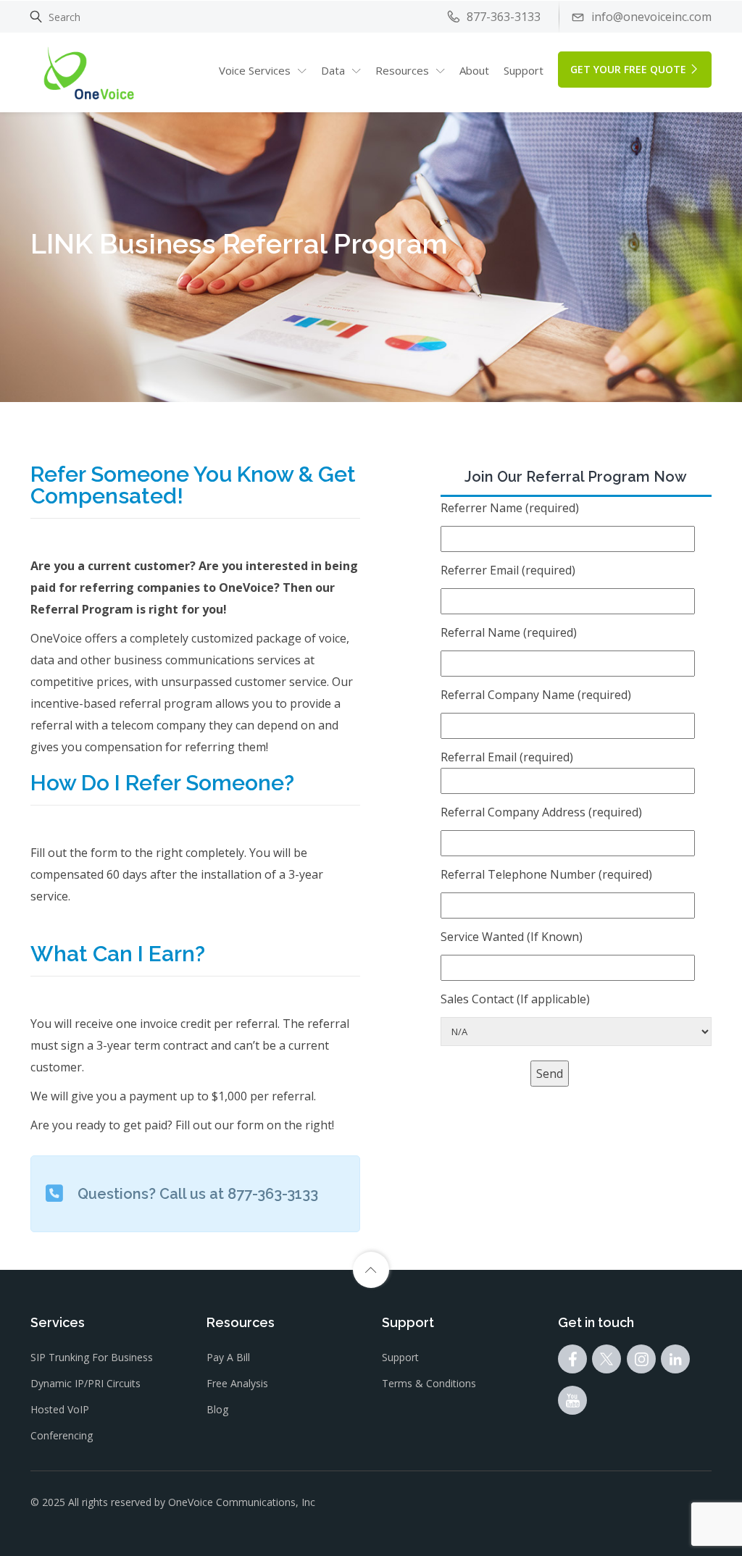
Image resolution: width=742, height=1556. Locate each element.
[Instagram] (641, 1362)
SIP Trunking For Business (91, 1357)
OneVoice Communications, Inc (241, 1502)
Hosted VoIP (59, 1409)
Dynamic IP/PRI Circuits (85, 1383)
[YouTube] (572, 1403)
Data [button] (333, 70)
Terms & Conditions (429, 1383)
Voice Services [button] (255, 70)
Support (523, 70)
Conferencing (61, 1435)
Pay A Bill (228, 1357)
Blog (217, 1409)
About (474, 70)
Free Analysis (237, 1383)
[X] (606, 1362)
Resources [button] (402, 70)
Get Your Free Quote (628, 69)
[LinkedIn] (675, 1362)
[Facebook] (572, 1362)
